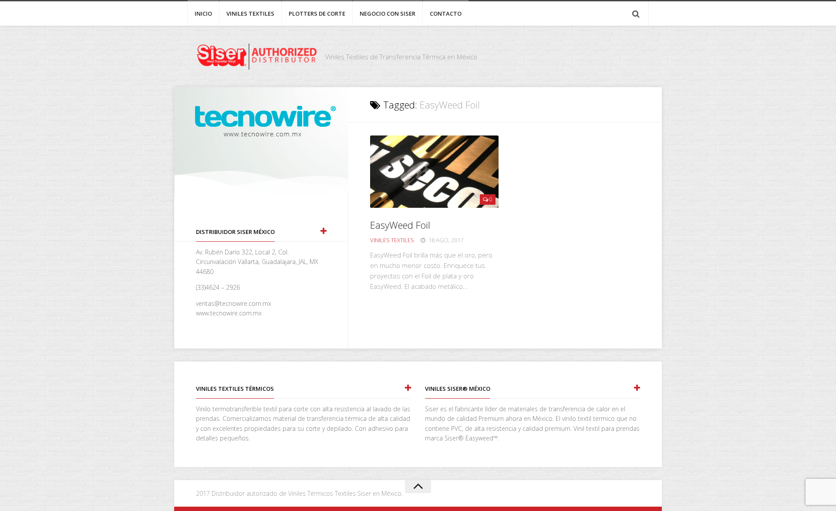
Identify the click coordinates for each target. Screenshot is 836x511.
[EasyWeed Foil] (434, 171)
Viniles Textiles (392, 240)
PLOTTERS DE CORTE (317, 13)
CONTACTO (446, 13)
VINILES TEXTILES (250, 13)
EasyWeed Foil (400, 224)
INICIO (203, 13)
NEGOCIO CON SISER (387, 13)
